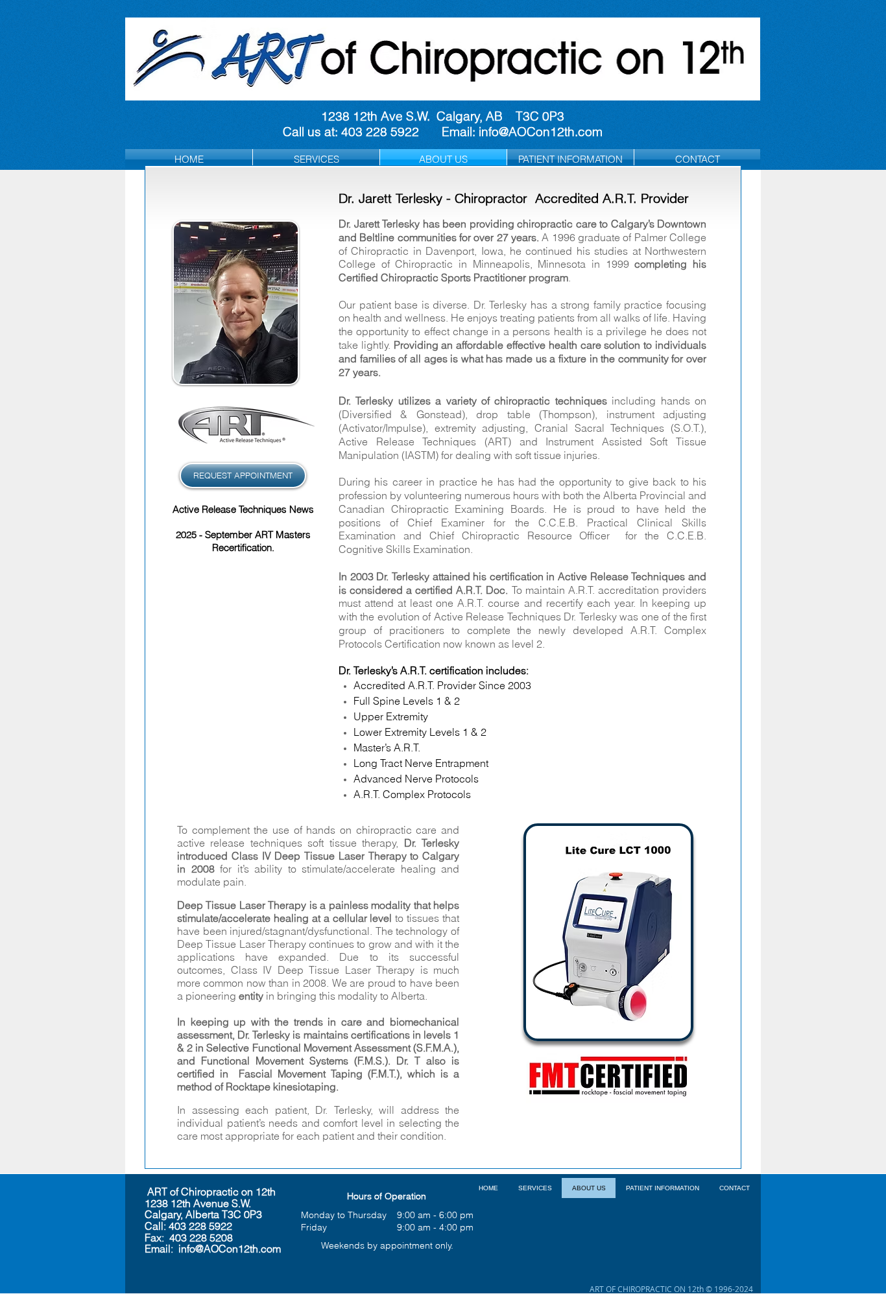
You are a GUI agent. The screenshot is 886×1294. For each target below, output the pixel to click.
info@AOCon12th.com (541, 131)
